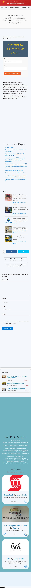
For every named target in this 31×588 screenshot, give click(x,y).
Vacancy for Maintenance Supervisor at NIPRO (16, 164)
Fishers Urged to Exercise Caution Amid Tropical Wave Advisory (19, 237)
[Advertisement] (15, 119)
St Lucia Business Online (15, 7)
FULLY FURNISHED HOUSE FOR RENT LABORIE (17, 377)
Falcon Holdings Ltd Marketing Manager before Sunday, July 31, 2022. (16, 259)
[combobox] (6, 61)
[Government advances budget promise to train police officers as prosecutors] (8, 210)
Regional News (15, 202)
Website (4, 314)
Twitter (19, 579)
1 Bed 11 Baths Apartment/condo (16, 388)
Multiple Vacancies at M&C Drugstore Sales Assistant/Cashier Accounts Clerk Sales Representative (15, 159)
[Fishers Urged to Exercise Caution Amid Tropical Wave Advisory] (8, 238)
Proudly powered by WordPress (9, 581)
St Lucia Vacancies (9, 147)
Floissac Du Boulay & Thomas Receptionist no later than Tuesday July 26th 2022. (15, 265)
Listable (20, 581)
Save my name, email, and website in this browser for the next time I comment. (17, 322)
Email (5, 66)
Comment (5, 280)
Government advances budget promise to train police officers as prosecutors (20, 209)
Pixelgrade (26, 581)
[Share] (11, 251)
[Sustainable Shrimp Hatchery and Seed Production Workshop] (8, 221)
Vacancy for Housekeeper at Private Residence (15, 172)
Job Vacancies (19, 15)
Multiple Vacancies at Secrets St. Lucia (14, 170)
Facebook (14, 579)
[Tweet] (23, 251)
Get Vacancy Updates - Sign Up (12, 73)
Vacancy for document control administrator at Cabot (15, 463)
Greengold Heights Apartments (16, 383)
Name (4, 298)
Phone (5, 59)
